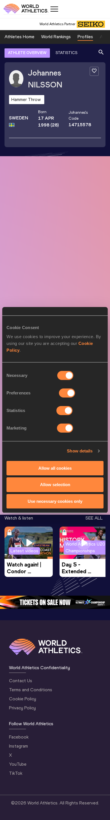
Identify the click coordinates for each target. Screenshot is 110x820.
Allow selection (55, 484)
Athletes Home (19, 36)
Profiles (85, 36)
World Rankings (56, 36)
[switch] (67, 392)
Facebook (18, 737)
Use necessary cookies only (55, 501)
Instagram (18, 746)
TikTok (15, 773)
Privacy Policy (22, 707)
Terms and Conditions (30, 689)
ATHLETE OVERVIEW (27, 52)
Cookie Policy (22, 698)
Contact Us (20, 680)
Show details (80, 450)
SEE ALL (94, 518)
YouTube (18, 764)
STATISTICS (66, 52)
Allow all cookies (55, 467)
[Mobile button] (54, 9)
